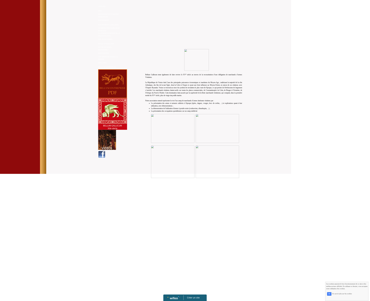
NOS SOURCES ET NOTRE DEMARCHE (108, 15)
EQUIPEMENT (103, 20)
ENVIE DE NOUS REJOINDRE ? (104, 48)
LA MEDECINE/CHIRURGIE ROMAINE (109, 29)
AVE (99, 11)
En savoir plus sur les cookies (342, 294)
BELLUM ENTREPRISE (107, 67)
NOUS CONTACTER (106, 44)
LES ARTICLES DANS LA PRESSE (108, 58)
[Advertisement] (185, 27)
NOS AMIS (102, 63)
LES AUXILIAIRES (105, 39)
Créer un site (193, 297)
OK (329, 294)
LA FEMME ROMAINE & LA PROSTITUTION (109, 34)
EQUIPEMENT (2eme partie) (108, 25)
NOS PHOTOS (103, 53)
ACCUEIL (102, 6)
